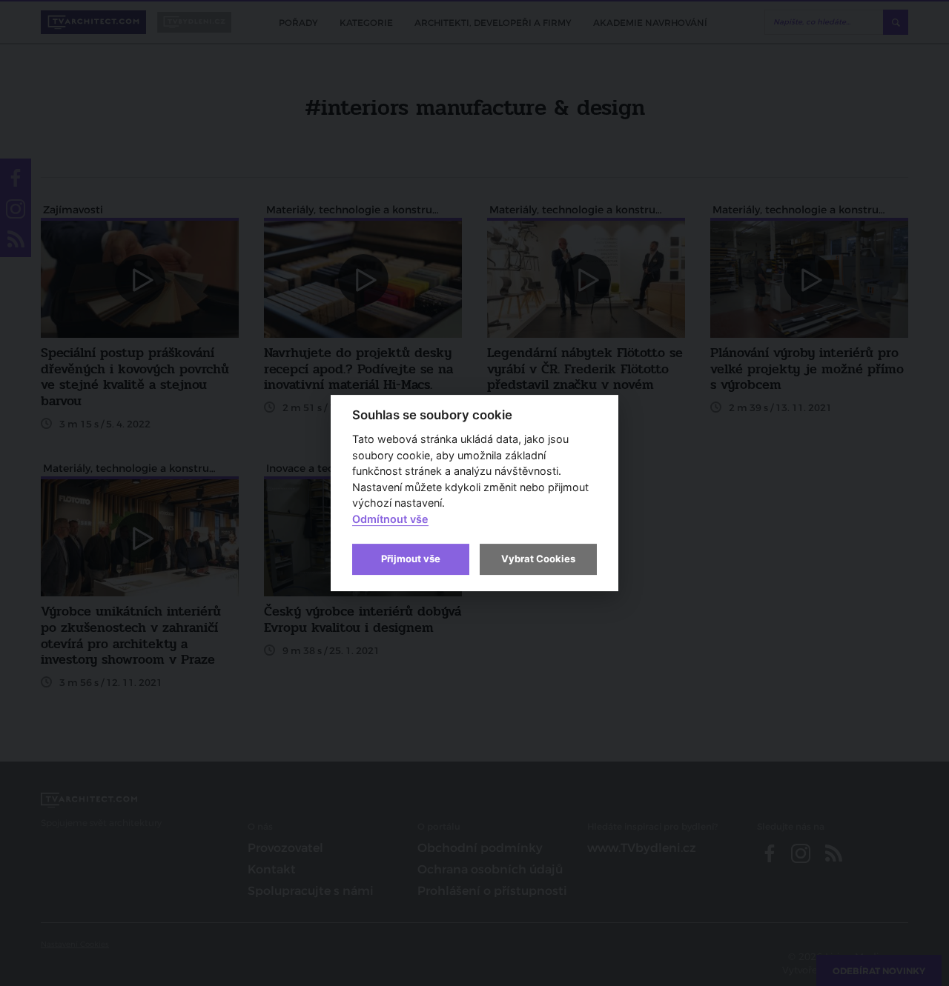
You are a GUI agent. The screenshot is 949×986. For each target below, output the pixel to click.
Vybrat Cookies (538, 558)
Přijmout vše (410, 558)
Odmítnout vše (390, 519)
